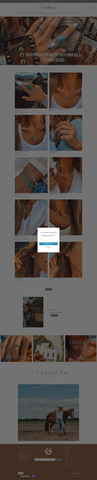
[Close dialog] (58, 229)
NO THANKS (48, 247)
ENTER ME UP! (48, 244)
